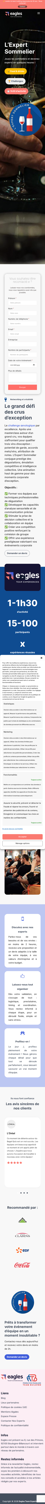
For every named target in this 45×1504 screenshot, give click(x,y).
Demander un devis (17, 553)
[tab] (17, 1192)
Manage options (23, 843)
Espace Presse (8, 1416)
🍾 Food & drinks (15, 71)
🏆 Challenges (15, 81)
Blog (3, 1398)
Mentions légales (10, 1412)
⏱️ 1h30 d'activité (16, 91)
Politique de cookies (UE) (14, 1407)
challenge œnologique (21, 425)
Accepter (22, 837)
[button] (41, 658)
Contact (22, 6)
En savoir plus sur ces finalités (12, 829)
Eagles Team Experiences (30, 1501)
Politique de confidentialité (15, 1425)
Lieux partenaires (10, 1402)
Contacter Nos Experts (13, 1421)
